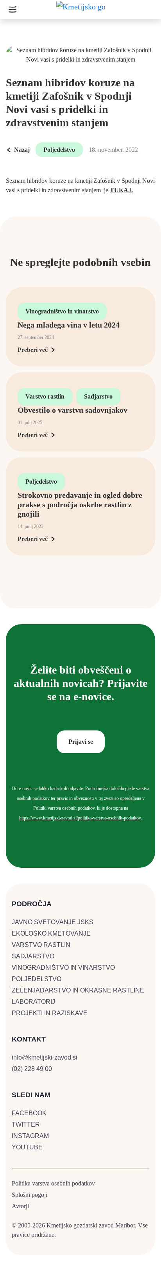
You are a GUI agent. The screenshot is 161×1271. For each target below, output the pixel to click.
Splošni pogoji (29, 1194)
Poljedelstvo (59, 149)
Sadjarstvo (98, 396)
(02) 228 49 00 (32, 1068)
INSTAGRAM (30, 1136)
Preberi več (33, 349)
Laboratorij (33, 1001)
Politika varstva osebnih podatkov (53, 1183)
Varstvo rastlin (44, 396)
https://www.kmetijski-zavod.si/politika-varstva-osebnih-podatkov (80, 818)
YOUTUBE (27, 1147)
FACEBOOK (29, 1113)
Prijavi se (80, 741)
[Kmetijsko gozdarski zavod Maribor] (80, 9)
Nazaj (22, 149)
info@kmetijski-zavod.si (44, 1057)
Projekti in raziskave (50, 1013)
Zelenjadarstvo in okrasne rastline (78, 990)
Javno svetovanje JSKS (52, 922)
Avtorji (20, 1206)
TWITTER (26, 1124)
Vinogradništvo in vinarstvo (62, 311)
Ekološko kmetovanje (51, 933)
